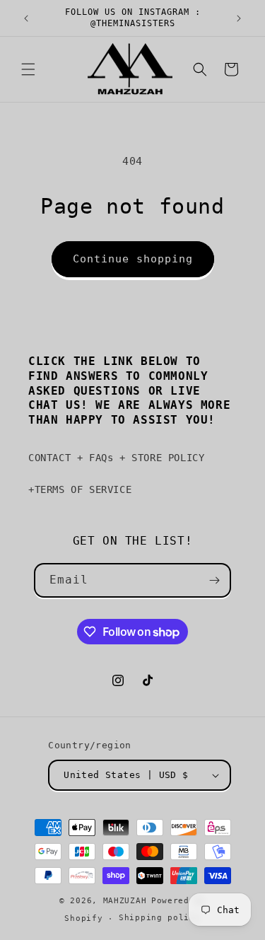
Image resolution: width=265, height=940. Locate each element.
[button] (28, 69)
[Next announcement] (238, 18)
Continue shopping (133, 259)
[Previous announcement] (26, 18)
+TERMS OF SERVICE (79, 489)
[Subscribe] (214, 580)
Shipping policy (160, 917)
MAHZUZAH (125, 900)
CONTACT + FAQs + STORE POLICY (116, 457)
